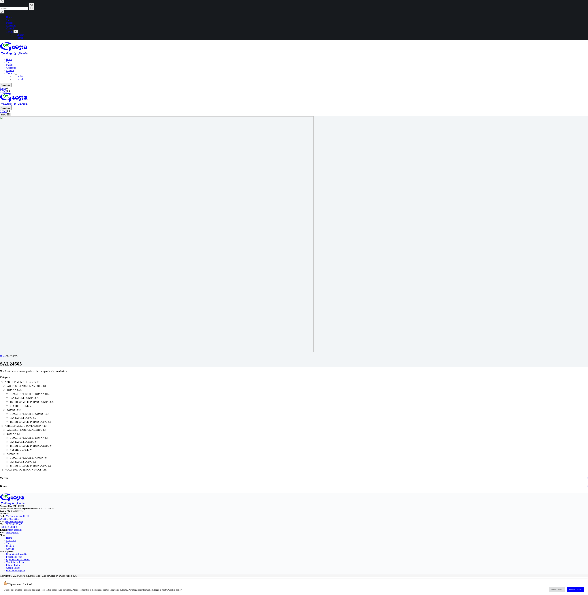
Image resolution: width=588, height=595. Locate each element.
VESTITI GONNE (21, 406)
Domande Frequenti (15, 570)
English (20, 76)
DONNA (14, 390)
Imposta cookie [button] (557, 590)
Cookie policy (175, 590)
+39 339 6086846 (14, 521)
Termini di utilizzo (15, 562)
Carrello (10, 548)
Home (9, 59)
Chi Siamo (11, 540)
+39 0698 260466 (8, 527)
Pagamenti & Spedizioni (18, 559)
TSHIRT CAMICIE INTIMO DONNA (31, 402)
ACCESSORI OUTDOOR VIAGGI (26, 469)
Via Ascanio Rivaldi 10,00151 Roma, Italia (14, 517)
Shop (8, 62)
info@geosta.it (14, 529)
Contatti (10, 70)
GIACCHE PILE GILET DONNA (30, 394)
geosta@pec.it (12, 532)
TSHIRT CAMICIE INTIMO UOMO (31, 422)
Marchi (9, 65)
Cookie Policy (13, 567)
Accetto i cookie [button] (575, 590)
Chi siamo (11, 67)
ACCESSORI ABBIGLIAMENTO (27, 386)
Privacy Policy (13, 565)
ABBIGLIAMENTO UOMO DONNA (26, 426)
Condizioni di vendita (16, 554)
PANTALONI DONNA (24, 398)
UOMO (14, 410)
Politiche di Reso (14, 556)
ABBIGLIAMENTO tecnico (22, 382)
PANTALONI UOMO (23, 418)
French (20, 79)
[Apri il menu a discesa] (16, 74)
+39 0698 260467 (13, 524)
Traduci (9, 73)
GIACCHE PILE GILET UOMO (29, 414)
